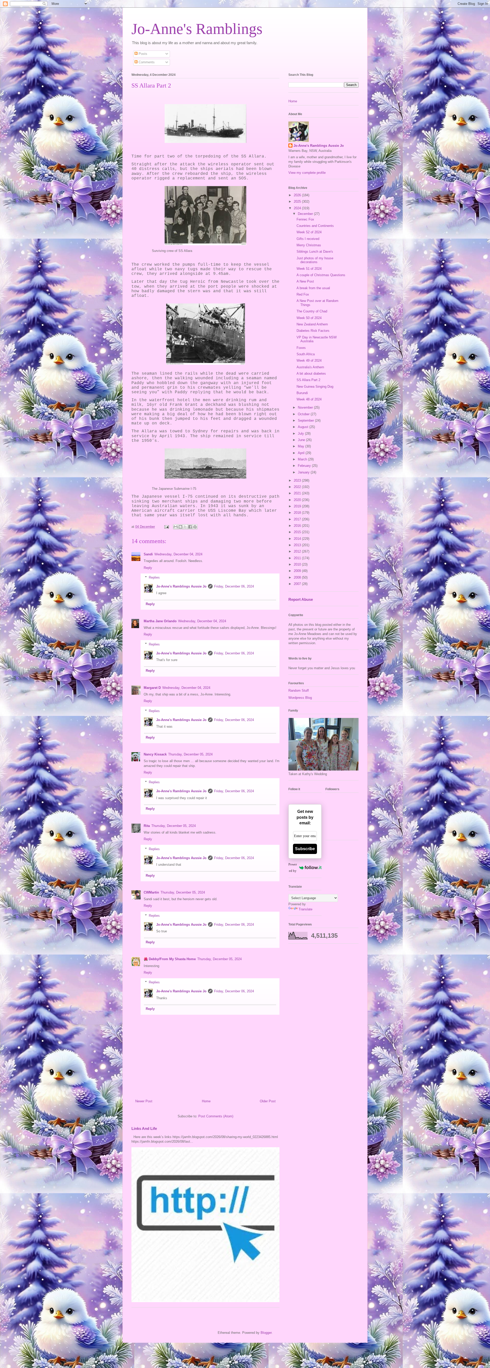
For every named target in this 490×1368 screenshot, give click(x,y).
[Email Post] (166, 527)
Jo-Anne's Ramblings (196, 28)
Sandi (148, 554)
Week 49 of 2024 (309, 360)
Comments (146, 62)
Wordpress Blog (300, 698)
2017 (298, 519)
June (302, 440)
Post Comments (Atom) (215, 1116)
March (303, 459)
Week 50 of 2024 (309, 318)
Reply (148, 568)
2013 (298, 545)
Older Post (268, 1101)
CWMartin (151, 892)
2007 (298, 584)
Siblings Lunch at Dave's (315, 251)
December (306, 214)
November (306, 407)
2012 (298, 551)
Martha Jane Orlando (160, 621)
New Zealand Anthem (312, 324)
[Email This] (175, 526)
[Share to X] (185, 526)
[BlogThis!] (180, 526)
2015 (298, 532)
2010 (298, 564)
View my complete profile (307, 173)
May (301, 446)
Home (206, 1101)
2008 (298, 577)
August (303, 427)
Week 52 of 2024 (309, 232)
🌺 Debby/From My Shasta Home (170, 959)
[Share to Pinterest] (195, 526)
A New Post (305, 281)
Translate (305, 909)
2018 (298, 513)
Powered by (292, 867)
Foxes (301, 348)
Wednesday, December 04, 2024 (178, 554)
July (301, 433)
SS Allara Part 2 (308, 380)
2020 (298, 500)
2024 (298, 208)
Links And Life (144, 1128)
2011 (298, 558)
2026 (298, 195)
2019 (298, 506)
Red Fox (303, 294)
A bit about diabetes (311, 373)
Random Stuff (298, 690)
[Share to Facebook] (190, 526)
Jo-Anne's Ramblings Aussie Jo (181, 586)
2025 (298, 201)
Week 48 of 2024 (309, 399)
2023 (298, 480)
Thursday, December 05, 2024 (190, 754)
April (301, 453)
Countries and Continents (315, 226)
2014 (298, 539)
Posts (142, 54)
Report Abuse (300, 599)
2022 (298, 487)
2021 (298, 493)
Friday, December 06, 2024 (234, 586)
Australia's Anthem (310, 367)
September (306, 420)
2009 (298, 571)
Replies (154, 577)
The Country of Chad (312, 311)
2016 (298, 526)
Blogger (266, 1333)
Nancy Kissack (155, 754)
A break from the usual (313, 288)
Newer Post (143, 1101)
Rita (147, 826)
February (305, 466)
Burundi (302, 393)
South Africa (306, 354)
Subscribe (305, 849)
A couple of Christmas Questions (321, 275)
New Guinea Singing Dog (315, 386)
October (304, 414)
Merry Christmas (309, 245)
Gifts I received (308, 239)
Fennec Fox (305, 219)
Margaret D (152, 688)
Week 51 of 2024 (309, 269)
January (304, 472)
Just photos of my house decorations (315, 260)
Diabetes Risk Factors (313, 331)
